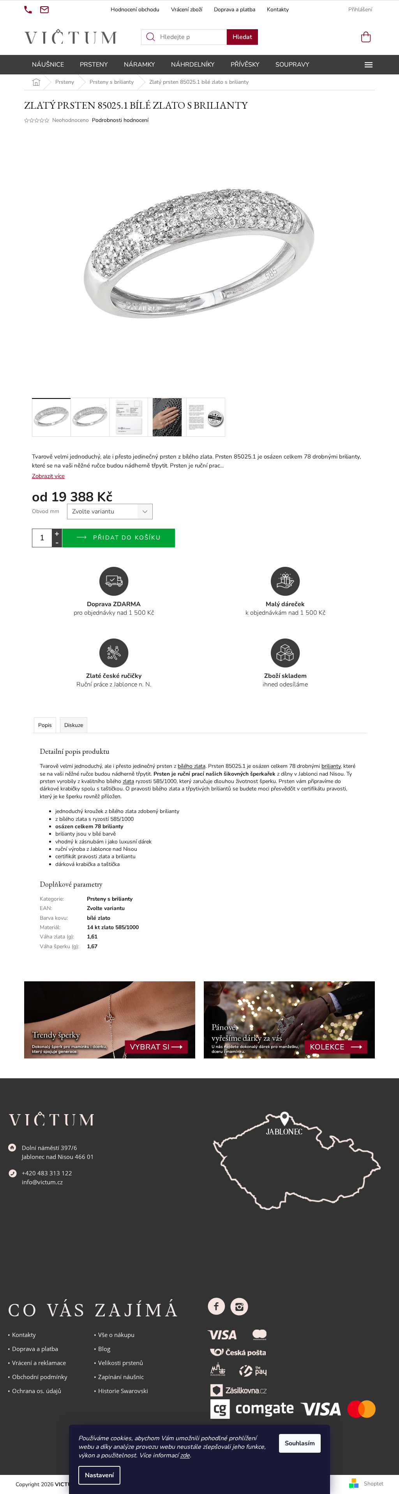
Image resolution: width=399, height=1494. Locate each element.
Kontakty (278, 9)
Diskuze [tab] (73, 725)
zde (185, 1455)
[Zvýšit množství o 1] (57, 533)
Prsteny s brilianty (109, 899)
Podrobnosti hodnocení (120, 120)
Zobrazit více (48, 476)
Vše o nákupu (116, 1335)
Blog (104, 1349)
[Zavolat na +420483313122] (28, 9)
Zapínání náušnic (121, 1377)
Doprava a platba (234, 9)
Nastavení (99, 1475)
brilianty (331, 766)
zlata (128, 781)
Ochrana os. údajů (36, 1391)
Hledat (242, 37)
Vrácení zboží (186, 9)
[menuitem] (48, 64)
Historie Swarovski (123, 1391)
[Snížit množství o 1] (57, 542)
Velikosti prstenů (120, 1363)
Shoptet (373, 1484)
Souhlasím (300, 1443)
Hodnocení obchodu (135, 9)
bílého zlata (191, 766)
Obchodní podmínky (39, 1377)
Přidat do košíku (127, 538)
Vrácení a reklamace (39, 1363)
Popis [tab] (45, 725)
